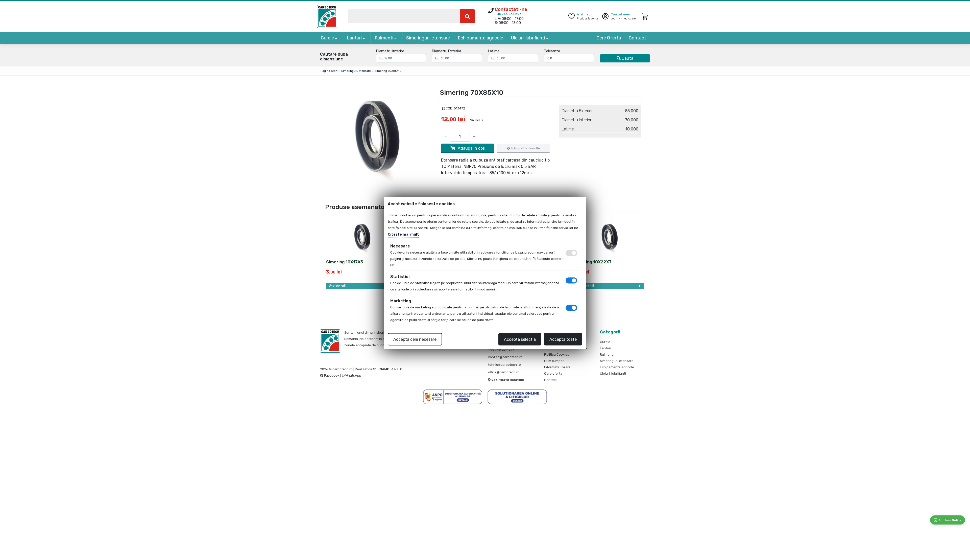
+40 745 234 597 (508, 14)
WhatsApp (353, 375)
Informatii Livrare (557, 367)
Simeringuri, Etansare (356, 71)
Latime (494, 51)
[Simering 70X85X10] (375, 133)
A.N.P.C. (397, 369)
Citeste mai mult (403, 234)
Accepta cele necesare (415, 339)
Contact (637, 38)
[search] (467, 16)
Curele (328, 38)
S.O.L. (408, 369)
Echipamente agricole (480, 38)
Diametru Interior (390, 51)
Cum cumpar (554, 361)
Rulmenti (384, 38)
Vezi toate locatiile (507, 380)
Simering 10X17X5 (344, 262)
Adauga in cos (471, 148)
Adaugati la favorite (525, 148)
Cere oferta (553, 373)
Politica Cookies (556, 354)
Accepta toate (563, 339)
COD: (449, 108)
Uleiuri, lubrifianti (528, 38)
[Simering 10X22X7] (609, 235)
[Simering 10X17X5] (361, 235)
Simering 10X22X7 (593, 262)
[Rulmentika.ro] (327, 16)
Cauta (627, 58)
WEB (381, 369)
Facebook (331, 375)
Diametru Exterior (446, 51)
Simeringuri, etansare (428, 38)
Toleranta (552, 51)
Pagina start (329, 71)
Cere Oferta (608, 38)
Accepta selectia (520, 339)
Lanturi (355, 38)
